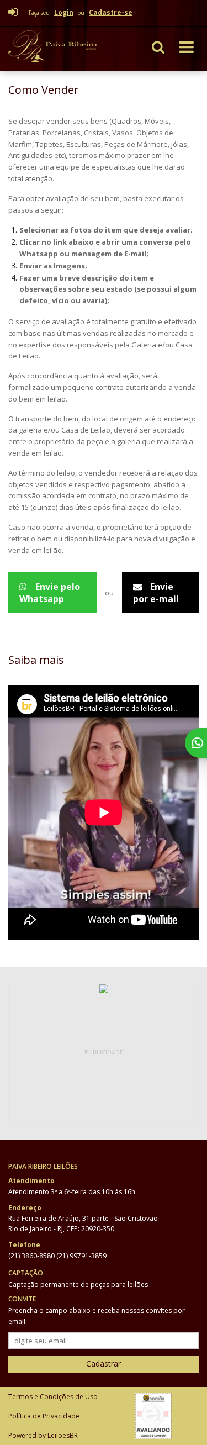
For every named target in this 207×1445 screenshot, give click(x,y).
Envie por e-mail (156, 593)
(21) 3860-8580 (32, 1256)
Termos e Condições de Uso (53, 1396)
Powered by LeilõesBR (43, 1435)
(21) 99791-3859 (81, 1256)
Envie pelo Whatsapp (49, 593)
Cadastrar (103, 1363)
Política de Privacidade (43, 1416)
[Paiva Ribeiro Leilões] (62, 49)
